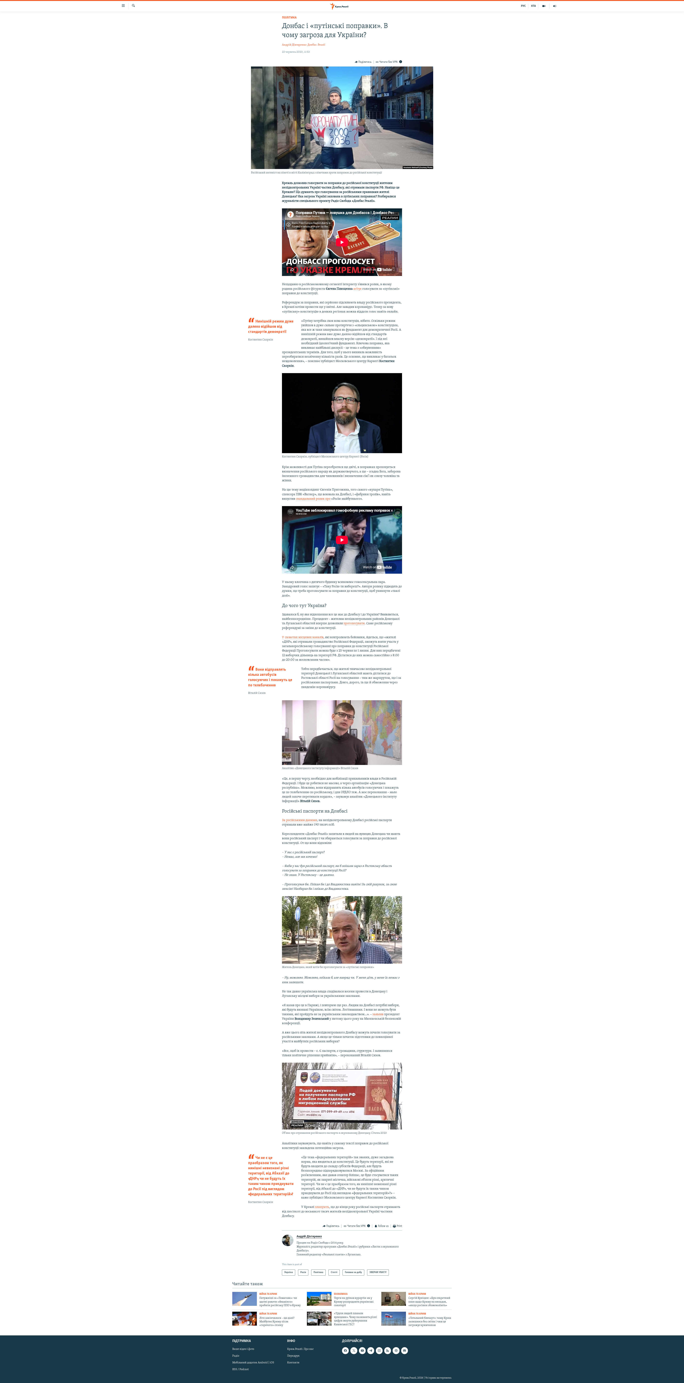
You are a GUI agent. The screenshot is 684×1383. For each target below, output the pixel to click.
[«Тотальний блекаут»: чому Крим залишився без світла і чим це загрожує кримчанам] (393, 1319)
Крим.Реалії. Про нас (300, 1349)
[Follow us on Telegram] (370, 1350)
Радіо (235, 1355)
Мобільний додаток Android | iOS (253, 1362)
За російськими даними (299, 820)
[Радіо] (554, 6)
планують (321, 1207)
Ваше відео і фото (243, 1349)
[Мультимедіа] (543, 6)
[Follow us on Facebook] (345, 1350)
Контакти (293, 1362)
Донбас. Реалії (316, 44)
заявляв (378, 1014)
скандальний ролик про (313, 499)
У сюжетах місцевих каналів (302, 637)
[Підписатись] (404, 1350)
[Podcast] (396, 1350)
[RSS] (387, 1350)
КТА (533, 6)
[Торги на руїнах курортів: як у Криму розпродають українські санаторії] (319, 1299)
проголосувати (354, 623)
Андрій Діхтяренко (294, 44)
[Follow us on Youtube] (362, 1350)
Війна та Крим (268, 1294)
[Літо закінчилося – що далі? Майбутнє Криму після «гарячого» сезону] (244, 1319)
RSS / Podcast (240, 1369)
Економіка (341, 1294)
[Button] (363, 62)
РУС (523, 6)
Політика (289, 17)
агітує (357, 289)
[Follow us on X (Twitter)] (353, 1350)
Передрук (293, 1355)
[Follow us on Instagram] (379, 1350)
